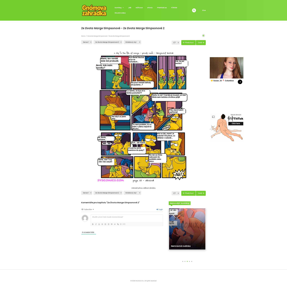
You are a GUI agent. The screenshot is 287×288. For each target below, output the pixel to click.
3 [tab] (187, 261)
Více (204, 10)
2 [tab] (185, 261)
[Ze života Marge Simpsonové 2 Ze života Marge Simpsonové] (107, 42)
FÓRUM (174, 8)
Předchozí (189, 42)
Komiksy (118, 8)
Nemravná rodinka (181, 246)
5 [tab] (192, 261)
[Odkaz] (118, 224)
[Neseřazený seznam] (108, 224)
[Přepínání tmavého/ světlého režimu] (203, 35)
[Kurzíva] (96, 224)
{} (121, 224)
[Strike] (102, 224)
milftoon (139, 8)
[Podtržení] (99, 224)
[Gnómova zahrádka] (94, 10)
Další (200, 42)
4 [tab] (189, 261)
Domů (83, 36)
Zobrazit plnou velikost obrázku (143, 188)
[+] (124, 224)
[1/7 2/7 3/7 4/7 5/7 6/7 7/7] (176, 43)
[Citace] (111, 224)
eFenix (150, 8)
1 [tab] (183, 261)
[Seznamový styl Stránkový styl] (132, 42)
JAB (129, 8)
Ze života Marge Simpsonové (97, 36)
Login (160, 209)
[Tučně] (92, 224)
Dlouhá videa (120, 13)
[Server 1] (86, 42)
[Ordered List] (105, 224)
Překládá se (162, 8)
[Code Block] (114, 224)
